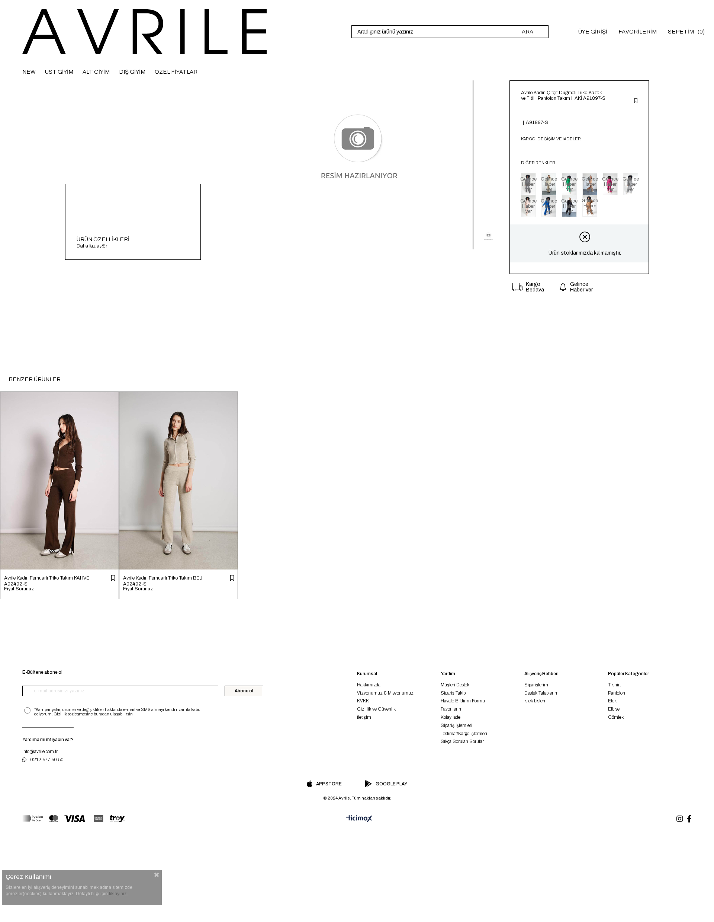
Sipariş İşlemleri (456, 725)
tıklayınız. (118, 893)
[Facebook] (689, 819)
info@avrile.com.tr (40, 751)
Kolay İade (450, 717)
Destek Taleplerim (541, 693)
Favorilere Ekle (113, 578)
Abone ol (244, 690)
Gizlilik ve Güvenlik (376, 709)
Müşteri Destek (455, 684)
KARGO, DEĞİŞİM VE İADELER (551, 139)
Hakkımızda (368, 684)
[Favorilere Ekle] (635, 101)
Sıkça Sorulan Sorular (462, 741)
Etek (612, 701)
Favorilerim (452, 709)
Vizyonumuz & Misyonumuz (385, 693)
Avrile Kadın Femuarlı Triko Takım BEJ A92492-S (162, 580)
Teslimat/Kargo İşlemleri (464, 733)
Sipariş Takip (453, 693)
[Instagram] (679, 819)
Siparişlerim (536, 684)
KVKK (363, 701)
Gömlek (616, 717)
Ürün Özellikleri (103, 239)
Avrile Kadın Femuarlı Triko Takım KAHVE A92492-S (47, 580)
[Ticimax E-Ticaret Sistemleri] (357, 819)
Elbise (614, 709)
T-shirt (614, 684)
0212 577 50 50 (47, 759)
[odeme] (73, 818)
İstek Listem (535, 701)
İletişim (364, 717)
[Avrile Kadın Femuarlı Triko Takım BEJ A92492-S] (178, 481)
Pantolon (616, 693)
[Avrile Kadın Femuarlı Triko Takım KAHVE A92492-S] (59, 481)
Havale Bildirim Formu (463, 701)
